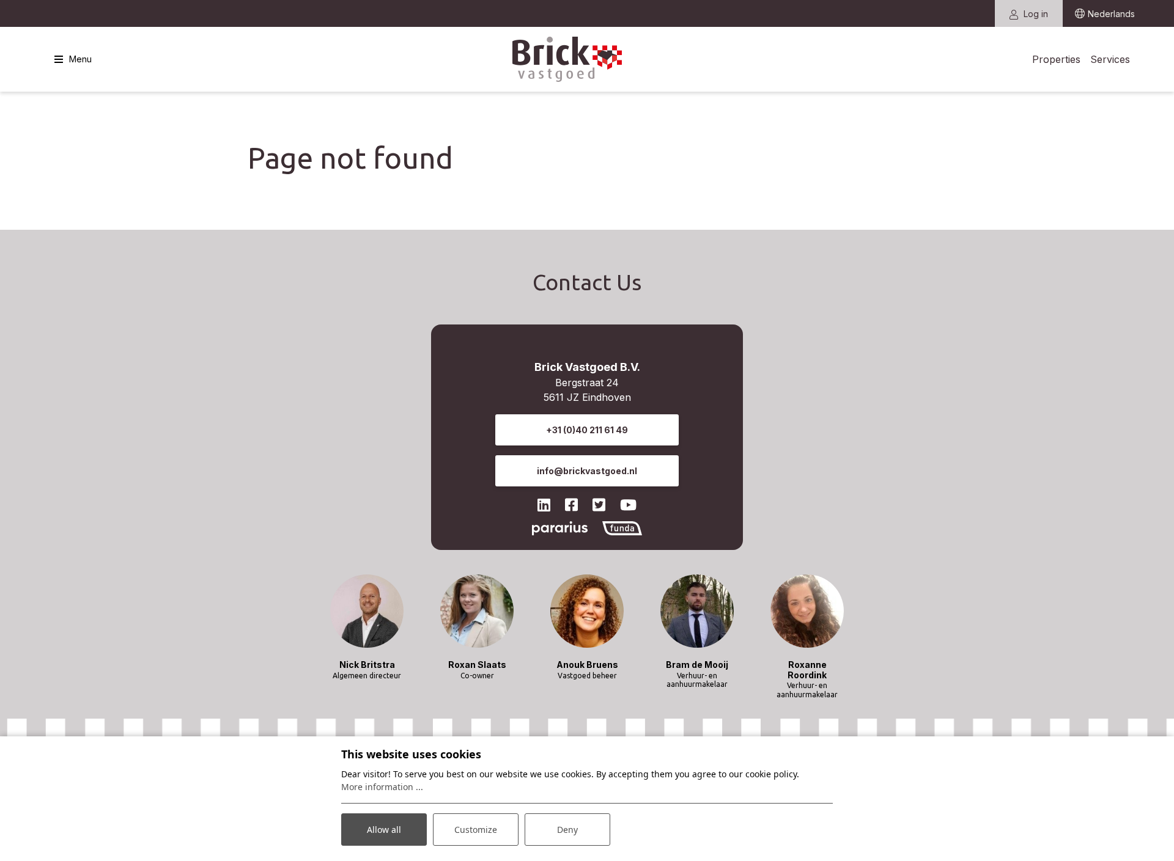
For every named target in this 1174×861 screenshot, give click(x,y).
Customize (475, 829)
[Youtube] (628, 505)
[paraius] (559, 527)
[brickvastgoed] (567, 59)
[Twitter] (599, 505)
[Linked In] (543, 505)
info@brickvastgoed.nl (587, 471)
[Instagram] (571, 505)
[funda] (622, 527)
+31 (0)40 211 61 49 (587, 430)
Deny (567, 829)
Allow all (384, 829)
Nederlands (1111, 14)
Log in (1034, 14)
